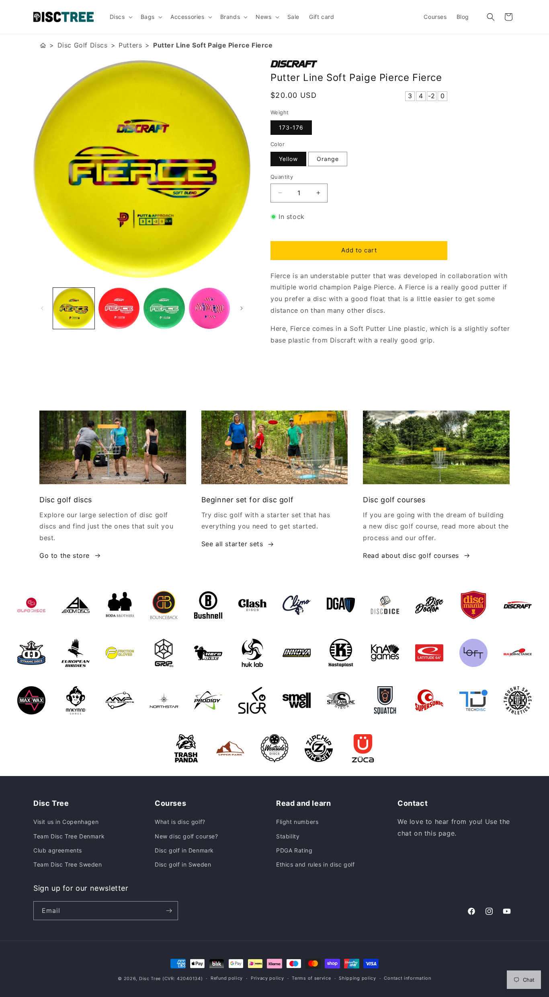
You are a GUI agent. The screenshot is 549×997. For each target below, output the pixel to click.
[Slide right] (241, 308)
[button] (120, 16)
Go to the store (64, 555)
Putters (130, 45)
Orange (328, 158)
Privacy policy (267, 978)
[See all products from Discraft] (393, 64)
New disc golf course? (186, 836)
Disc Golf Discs (82, 45)
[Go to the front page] (43, 45)
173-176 (291, 127)
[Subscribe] (169, 910)
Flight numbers (297, 821)
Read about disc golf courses (411, 555)
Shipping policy (357, 978)
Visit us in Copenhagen (65, 821)
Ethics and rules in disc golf (315, 864)
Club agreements (57, 850)
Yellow (288, 158)
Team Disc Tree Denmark (68, 836)
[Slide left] (42, 308)
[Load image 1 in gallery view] (73, 308)
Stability (287, 836)
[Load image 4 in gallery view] (209, 308)
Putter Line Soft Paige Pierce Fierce (213, 45)
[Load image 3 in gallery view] (164, 308)
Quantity (281, 176)
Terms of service (311, 978)
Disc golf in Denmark (184, 850)
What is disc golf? (180, 821)
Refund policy (227, 978)
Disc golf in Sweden (183, 864)
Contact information (407, 978)
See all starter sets (232, 544)
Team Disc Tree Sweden (67, 864)
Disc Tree (150, 978)
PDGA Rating (294, 850)
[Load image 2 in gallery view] (119, 308)
